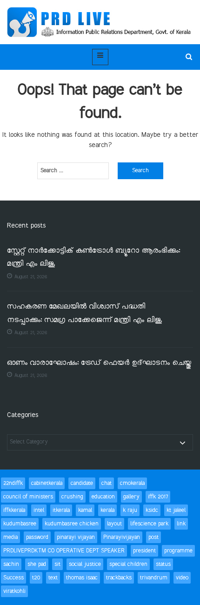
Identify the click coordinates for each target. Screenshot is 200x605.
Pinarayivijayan (121, 537)
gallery (131, 496)
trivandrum (153, 577)
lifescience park (149, 523)
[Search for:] (73, 170)
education (103, 496)
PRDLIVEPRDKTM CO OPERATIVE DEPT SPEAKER (64, 550)
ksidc (152, 510)
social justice (85, 564)
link (181, 523)
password (37, 537)
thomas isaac (82, 577)
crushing (72, 496)
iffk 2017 (158, 496)
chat (106, 483)
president (144, 550)
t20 (36, 577)
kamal (85, 510)
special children (128, 564)
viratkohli (14, 591)
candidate (82, 483)
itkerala (61, 510)
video (182, 577)
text (53, 577)
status (163, 564)
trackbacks (119, 577)
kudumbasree (19, 523)
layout (114, 523)
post (153, 537)
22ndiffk (13, 483)
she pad (36, 564)
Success (13, 577)
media (10, 537)
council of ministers (28, 496)
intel (38, 510)
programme (178, 550)
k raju (130, 510)
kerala (107, 510)
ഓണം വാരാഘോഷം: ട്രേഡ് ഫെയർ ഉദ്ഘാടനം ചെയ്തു (99, 363)
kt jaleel (176, 510)
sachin (11, 564)
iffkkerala (14, 510)
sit (57, 564)
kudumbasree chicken (72, 523)
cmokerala (132, 483)
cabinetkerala (46, 483)
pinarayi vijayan (76, 537)
